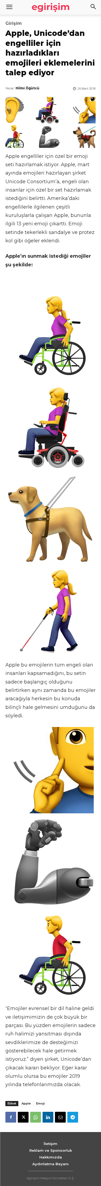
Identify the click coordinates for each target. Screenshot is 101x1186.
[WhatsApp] (35, 1117)
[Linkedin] (48, 1117)
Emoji (40, 1103)
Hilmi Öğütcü (27, 88)
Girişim (13, 23)
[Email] (60, 1117)
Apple (26, 1103)
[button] (93, 7)
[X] (23, 1117)
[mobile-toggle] (9, 7)
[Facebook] (10, 1117)
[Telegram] (72, 1117)
